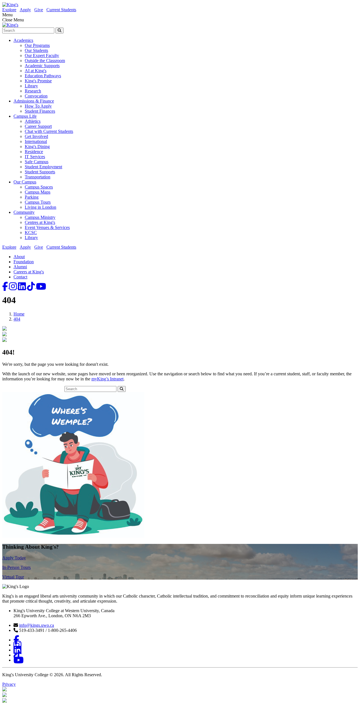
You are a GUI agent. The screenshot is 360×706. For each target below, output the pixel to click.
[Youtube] (41, 286)
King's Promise (38, 80)
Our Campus (25, 182)
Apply (25, 9)
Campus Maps (37, 192)
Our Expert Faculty (42, 55)
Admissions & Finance (34, 101)
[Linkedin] (22, 286)
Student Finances (40, 111)
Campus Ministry (40, 217)
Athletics (32, 121)
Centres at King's (40, 222)
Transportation (37, 176)
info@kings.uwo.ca (36, 625)
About (19, 256)
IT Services (35, 156)
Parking (32, 197)
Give (38, 9)
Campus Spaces (39, 187)
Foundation (24, 261)
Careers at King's (29, 271)
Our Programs (37, 45)
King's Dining (37, 146)
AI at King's (35, 70)
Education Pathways (43, 75)
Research (33, 90)
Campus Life (25, 116)
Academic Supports (42, 65)
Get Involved (36, 136)
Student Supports (40, 171)
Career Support (38, 126)
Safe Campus (36, 161)
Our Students (36, 50)
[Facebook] (5, 286)
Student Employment (43, 166)
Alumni (20, 266)
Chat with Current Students (49, 131)
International (36, 141)
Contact (20, 276)
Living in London (40, 207)
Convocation (36, 96)
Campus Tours (38, 202)
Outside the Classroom (45, 60)
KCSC (31, 232)
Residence (34, 151)
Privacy (9, 684)
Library (31, 85)
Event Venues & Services (47, 227)
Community (24, 212)
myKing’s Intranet (107, 378)
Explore (9, 9)
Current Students (61, 9)
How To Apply (38, 106)
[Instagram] (13, 286)
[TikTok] (31, 286)
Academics (23, 40)
